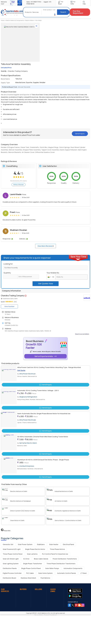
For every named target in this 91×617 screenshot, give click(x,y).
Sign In (12, 3)
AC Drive (26, 559)
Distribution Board (9, 578)
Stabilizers (41, 544)
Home (2, 20)
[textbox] (28, 276)
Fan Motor (39, 20)
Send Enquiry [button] (47, 385)
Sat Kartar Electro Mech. (28, 443)
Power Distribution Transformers (65, 559)
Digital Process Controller (12, 573)
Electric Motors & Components (15, 20)
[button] (55, 14)
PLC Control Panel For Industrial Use (55, 554)
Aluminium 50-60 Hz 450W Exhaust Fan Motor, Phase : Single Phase (43, 459)
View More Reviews (45, 246)
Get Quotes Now (45, 283)
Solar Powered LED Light (12, 549)
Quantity (7, 273)
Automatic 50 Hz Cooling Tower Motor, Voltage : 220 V (38, 390)
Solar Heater (53, 544)
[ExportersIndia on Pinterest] (76, 605)
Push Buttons (45, 578)
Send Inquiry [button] (80, 133)
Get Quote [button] (21, 370)
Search (63, 12)
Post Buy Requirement (78, 12)
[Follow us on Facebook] (69, 605)
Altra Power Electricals (27, 420)
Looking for (8, 264)
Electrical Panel (68, 544)
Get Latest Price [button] (6, 68)
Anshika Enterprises (26, 466)
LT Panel (83, 573)
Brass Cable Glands (41, 559)
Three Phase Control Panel (12, 554)
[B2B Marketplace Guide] (79, 605)
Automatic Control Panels (66, 573)
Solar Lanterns (32, 554)
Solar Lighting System (11, 563)
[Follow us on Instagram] (82, 605)
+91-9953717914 (33, 2)
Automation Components (73, 568)
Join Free (19, 3)
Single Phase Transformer (32, 563)
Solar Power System (25, 544)
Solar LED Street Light (11, 559)
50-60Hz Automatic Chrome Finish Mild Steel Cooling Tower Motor (42, 436)
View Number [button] (9, 306)
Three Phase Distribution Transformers (60, 563)
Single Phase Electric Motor (35, 549)
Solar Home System (45, 573)
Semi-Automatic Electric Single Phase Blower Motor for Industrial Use (43, 413)
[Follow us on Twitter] (72, 605)
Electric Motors (29, 20)
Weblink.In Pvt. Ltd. (47, 613)
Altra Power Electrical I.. (27, 374)
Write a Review (18, 185)
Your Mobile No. (53, 273)
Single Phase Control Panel (31, 568)
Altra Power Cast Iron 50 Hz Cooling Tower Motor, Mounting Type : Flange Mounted (49, 367)
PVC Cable (30, 573)
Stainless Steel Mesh (28, 578)
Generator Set (8, 544)
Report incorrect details (82, 334)
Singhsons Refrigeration (28, 397)
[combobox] (50, 277)
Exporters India (12, 12)
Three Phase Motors (57, 549)
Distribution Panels (10, 568)
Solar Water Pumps (52, 568)
